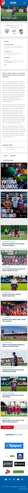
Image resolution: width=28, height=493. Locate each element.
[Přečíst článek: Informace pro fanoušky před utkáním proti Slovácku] (14, 308)
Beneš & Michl (23, 486)
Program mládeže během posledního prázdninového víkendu (13, 370)
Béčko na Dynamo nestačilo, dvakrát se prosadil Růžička (13, 244)
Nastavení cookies (23, 489)
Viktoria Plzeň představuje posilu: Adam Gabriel (13, 396)
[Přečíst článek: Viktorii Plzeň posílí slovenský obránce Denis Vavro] (14, 283)
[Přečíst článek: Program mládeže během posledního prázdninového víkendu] (14, 358)
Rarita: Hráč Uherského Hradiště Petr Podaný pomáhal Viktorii (14, 270)
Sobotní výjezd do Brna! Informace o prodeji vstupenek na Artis (13, 345)
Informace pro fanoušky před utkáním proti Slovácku (14, 320)
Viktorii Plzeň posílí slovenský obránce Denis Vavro (11, 295)
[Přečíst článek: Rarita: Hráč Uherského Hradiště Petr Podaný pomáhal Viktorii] (14, 257)
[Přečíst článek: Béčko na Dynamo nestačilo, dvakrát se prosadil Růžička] (14, 232)
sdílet (6, 155)
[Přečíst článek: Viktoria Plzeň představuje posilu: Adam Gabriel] (14, 383)
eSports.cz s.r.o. (15, 486)
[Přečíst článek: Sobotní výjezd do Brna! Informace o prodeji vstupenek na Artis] (14, 333)
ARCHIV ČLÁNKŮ (7, 427)
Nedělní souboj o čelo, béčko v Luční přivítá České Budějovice (13, 421)
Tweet (14, 155)
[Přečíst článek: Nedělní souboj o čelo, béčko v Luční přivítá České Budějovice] (14, 409)
